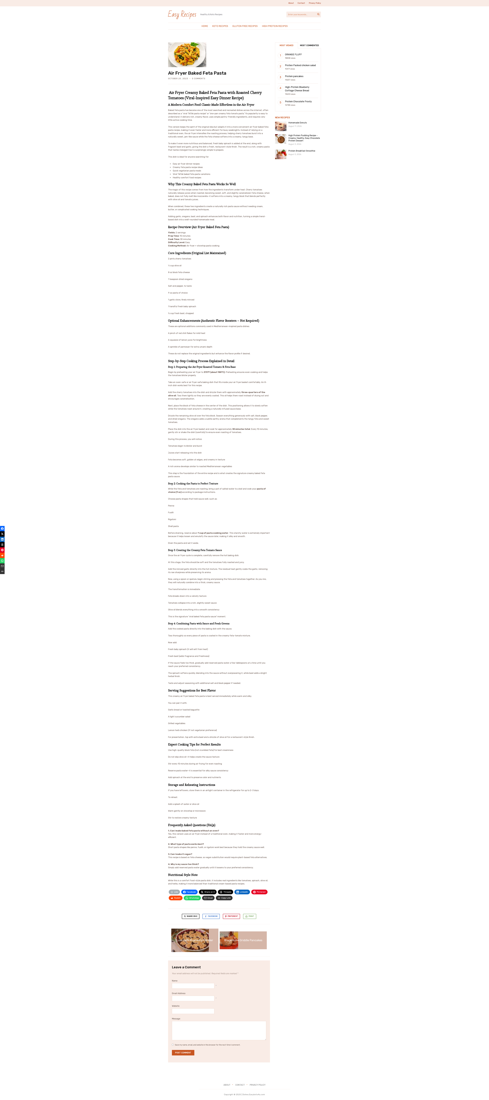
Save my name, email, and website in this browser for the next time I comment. (207, 1045)
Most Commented (309, 45)
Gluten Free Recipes (245, 26)
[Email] (2, 566)
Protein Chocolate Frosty (298, 101)
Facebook (213, 916)
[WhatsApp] (2, 560)
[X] (2, 534)
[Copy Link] (2, 571)
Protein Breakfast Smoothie (301, 151)
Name (174, 981)
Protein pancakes (294, 76)
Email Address (178, 993)
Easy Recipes (182, 14)
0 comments (198, 79)
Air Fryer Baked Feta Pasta (197, 73)
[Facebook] (2, 528)
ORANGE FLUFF (293, 54)
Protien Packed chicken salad (300, 65)
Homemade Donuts (297, 122)
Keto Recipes (220, 26)
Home (204, 26)
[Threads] (2, 544)
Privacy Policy (315, 3)
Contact (301, 3)
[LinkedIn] (2, 539)
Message (176, 1018)
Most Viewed (286, 45)
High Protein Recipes (275, 26)
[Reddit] (2, 555)
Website (175, 1006)
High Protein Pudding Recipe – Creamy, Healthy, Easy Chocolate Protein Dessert (304, 138)
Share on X (191, 916)
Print (251, 916)
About (291, 3)
